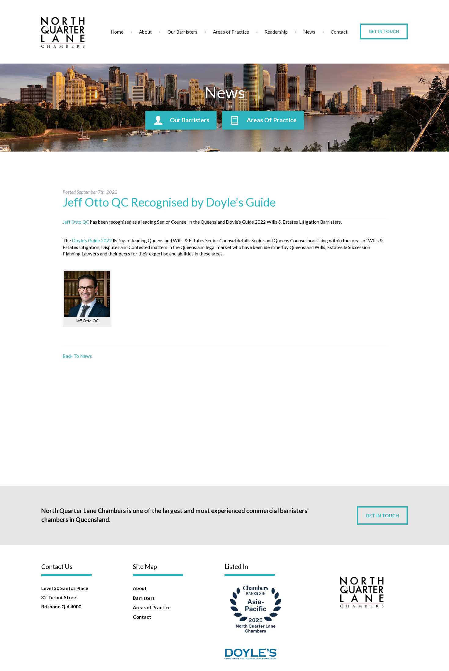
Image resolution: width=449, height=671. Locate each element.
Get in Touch (384, 31)
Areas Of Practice (272, 119)
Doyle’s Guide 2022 (92, 240)
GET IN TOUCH (382, 515)
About (145, 32)
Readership (276, 32)
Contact (339, 32)
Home (117, 32)
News (309, 32)
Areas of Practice (231, 32)
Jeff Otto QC (76, 222)
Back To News (77, 356)
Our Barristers (182, 32)
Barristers (144, 598)
